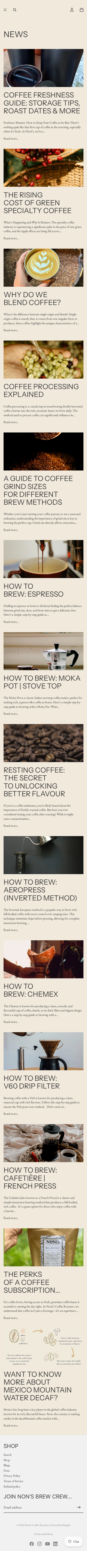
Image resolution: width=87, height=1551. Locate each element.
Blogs (7, 1465)
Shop (7, 1460)
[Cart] (82, 10)
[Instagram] (39, 1544)
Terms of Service (13, 1481)
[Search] (15, 10)
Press (7, 1470)
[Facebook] (31, 1544)
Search (8, 1455)
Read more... (11, 138)
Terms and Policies (43, 1534)
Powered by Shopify (60, 1525)
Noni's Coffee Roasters (37, 1525)
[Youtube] (47, 1544)
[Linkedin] (55, 1544)
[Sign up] (78, 1507)
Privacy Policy (12, 1476)
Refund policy (12, 1486)
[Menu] (5, 10)
